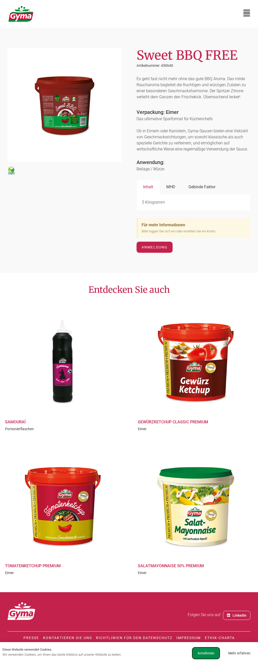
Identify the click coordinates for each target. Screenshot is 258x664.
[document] (129, 332)
